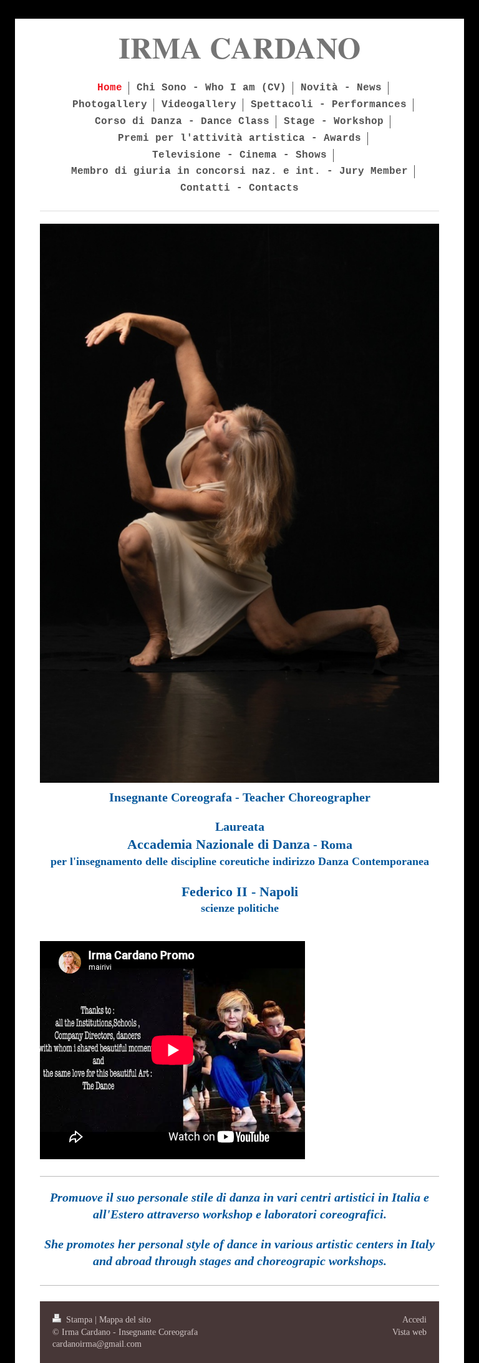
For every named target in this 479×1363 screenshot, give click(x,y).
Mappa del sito (125, 1319)
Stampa (79, 1319)
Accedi (414, 1319)
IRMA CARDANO (239, 47)
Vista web (409, 1332)
